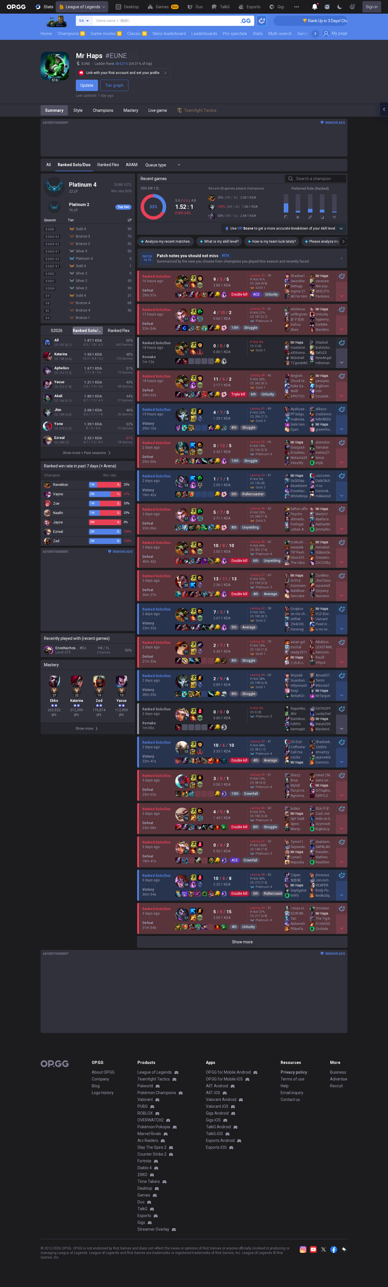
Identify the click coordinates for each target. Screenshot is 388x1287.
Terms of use (292, 1079)
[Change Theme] (339, 7)
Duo (141, 1202)
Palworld (145, 1086)
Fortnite (144, 1161)
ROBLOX (145, 1113)
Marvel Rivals (149, 1133)
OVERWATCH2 (150, 1120)
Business (338, 1072)
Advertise (338, 1079)
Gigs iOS (213, 1120)
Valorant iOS (217, 1106)
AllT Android (217, 1086)
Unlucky (271, 294)
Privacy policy (294, 1072)
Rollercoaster (253, 494)
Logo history (103, 1092)
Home (46, 33)
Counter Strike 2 (151, 1154)
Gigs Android (217, 1113)
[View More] (296, 7)
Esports (144, 1215)
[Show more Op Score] (341, 228)
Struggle (250, 328)
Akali (58, 396)
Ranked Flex (119, 330)
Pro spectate (235, 33)
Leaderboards (204, 33)
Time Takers (148, 1181)
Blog (96, 1086)
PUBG (142, 1106)
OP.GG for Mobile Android (228, 1072)
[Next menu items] (315, 34)
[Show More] (314, 7)
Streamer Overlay (153, 1229)
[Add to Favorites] (133, 56)
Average (270, 594)
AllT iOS (213, 1092)
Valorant (145, 1099)
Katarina (60, 354)
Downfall (251, 794)
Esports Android (220, 1140)
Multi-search (280, 33)
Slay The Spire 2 (151, 1147)
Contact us (290, 1099)
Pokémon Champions (156, 1092)
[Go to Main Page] (16, 7)
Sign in (372, 7)
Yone (58, 424)
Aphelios (61, 368)
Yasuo (59, 382)
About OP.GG (103, 1072)
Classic (136, 33)
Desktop (144, 1188)
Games (143, 1195)
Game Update (310, 33)
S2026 (56, 330)
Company (100, 1079)
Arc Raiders (147, 1140)
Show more (242, 942)
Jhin (57, 410)
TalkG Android (218, 1127)
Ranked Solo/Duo (88, 330)
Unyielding (250, 527)
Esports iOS (216, 1147)
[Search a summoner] (245, 21)
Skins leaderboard (169, 33)
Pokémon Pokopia (153, 1127)
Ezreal (59, 438)
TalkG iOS (214, 1133)
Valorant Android (221, 1099)
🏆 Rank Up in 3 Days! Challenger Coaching (309, 20)
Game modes (105, 33)
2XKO (142, 1174)
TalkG (142, 1208)
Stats (258, 33)
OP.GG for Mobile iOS (224, 1079)
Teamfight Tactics (153, 1079)
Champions (71, 33)
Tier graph (114, 85)
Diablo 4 (144, 1168)
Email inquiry (292, 1092)
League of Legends (83, 7)
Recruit (336, 1086)
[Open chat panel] (383, 109)
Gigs (141, 1222)
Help (285, 1086)
